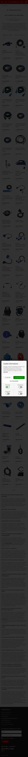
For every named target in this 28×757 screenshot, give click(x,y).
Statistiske (20, 391)
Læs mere (5, 372)
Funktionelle (7, 391)
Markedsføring (20, 384)
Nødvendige (7, 384)
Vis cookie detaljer (14, 381)
